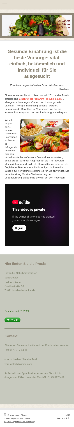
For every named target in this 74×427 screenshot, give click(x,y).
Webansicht (63, 418)
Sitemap (24, 415)
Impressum (9, 421)
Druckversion (13, 415)
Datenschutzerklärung (25, 421)
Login (68, 415)
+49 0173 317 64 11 (15, 350)
